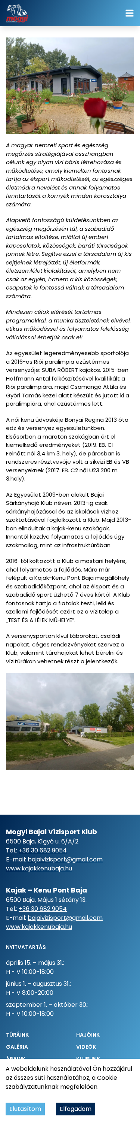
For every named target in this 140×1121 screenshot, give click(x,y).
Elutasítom (25, 1109)
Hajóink (88, 1035)
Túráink (17, 1035)
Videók (86, 1047)
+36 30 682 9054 (43, 850)
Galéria (17, 1047)
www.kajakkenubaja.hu (39, 868)
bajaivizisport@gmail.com (65, 859)
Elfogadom (75, 1109)
